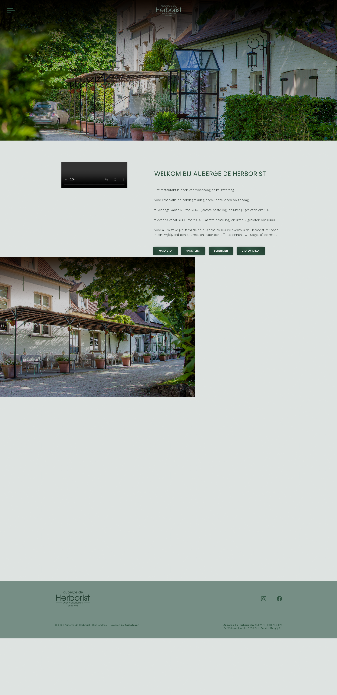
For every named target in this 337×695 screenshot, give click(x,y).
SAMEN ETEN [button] (193, 250)
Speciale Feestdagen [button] (193, 458)
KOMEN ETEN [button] (165, 250)
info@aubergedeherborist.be (89, 475)
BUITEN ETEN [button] (221, 250)
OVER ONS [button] (240, 353)
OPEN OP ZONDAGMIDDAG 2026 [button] (79, 443)
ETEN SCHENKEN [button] (250, 250)
